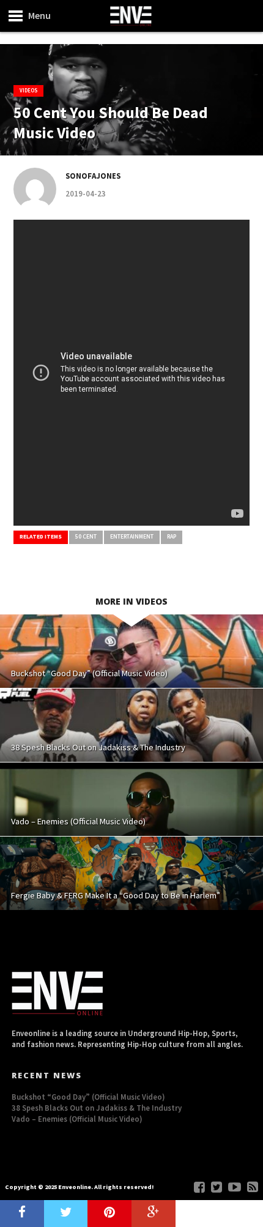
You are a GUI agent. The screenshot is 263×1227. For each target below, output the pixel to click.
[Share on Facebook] (22, 1213)
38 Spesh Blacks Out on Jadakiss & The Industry (97, 1108)
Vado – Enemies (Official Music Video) (77, 1119)
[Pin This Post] (109, 1213)
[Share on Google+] (154, 1213)
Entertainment (132, 536)
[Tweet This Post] (66, 1213)
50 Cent (86, 536)
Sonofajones (92, 176)
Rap (171, 536)
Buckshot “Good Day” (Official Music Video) (88, 1097)
